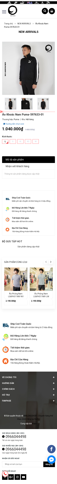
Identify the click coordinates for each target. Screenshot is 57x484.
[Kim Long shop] (28, 2)
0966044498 (16, 436)
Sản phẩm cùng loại (15, 262)
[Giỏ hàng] (52, 11)
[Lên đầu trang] (47, 477)
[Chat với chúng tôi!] (51, 459)
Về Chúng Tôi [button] (9, 377)
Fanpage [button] (6, 401)
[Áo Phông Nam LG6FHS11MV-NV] (15, 279)
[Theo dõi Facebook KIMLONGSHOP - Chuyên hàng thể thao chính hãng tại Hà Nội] (5, 477)
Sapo (34, 423)
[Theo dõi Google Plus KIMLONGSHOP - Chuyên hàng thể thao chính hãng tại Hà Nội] (11, 477)
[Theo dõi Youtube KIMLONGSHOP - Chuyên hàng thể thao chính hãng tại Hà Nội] (23, 477)
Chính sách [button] (8, 389)
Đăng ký (49, 464)
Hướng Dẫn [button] (8, 383)
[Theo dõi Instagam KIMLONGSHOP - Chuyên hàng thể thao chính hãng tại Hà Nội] (17, 477)
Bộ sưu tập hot (12, 241)
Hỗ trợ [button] (6, 395)
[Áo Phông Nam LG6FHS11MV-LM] (41, 279)
